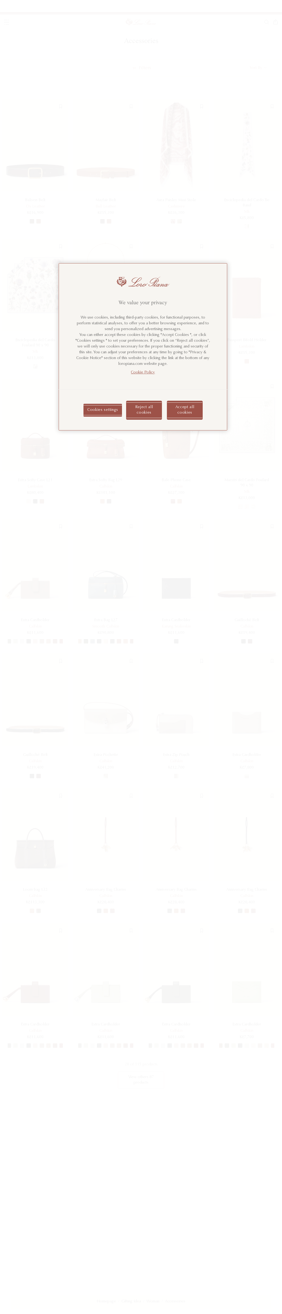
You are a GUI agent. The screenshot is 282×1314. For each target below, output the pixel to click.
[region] (142, 347)
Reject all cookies (144, 410)
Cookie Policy (143, 373)
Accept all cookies (184, 410)
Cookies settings (102, 410)
